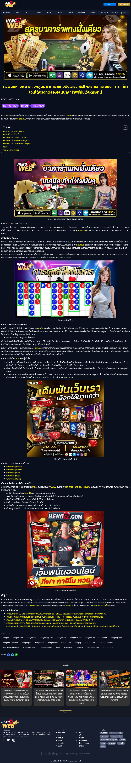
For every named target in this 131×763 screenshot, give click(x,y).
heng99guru (26, 642)
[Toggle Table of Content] (124, 127)
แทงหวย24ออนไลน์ (82, 486)
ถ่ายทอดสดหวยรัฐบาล (109, 739)
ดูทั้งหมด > (65, 712)
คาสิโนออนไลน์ (90, 642)
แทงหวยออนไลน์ (108, 647)
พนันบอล (81, 12)
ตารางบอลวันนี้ (116, 736)
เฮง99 (122, 739)
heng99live (39, 642)
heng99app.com (46, 637)
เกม (33, 486)
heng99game (116, 637)
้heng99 (6, 637)
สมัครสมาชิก (124, 4)
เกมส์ (60, 12)
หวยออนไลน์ (68, 647)
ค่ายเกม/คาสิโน (113, 13)
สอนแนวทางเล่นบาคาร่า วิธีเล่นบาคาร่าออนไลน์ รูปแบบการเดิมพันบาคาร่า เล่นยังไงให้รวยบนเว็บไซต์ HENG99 (49, 619)
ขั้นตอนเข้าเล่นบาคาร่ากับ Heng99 (17, 143)
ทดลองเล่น (20, 118)
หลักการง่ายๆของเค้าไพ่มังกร (16, 137)
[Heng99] (52, 4)
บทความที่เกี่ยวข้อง (11, 149)
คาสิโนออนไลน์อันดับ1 (106, 642)
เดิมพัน (37, 347)
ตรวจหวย (104, 736)
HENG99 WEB (7, 99)
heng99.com (18, 637)
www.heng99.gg (13, 475)
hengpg (78, 642)
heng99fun (103, 637)
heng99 (27, 492)
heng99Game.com (10, 642)
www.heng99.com (14, 469)
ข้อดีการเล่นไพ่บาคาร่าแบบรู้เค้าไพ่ (17, 140)
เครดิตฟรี (69, 605)
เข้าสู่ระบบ (110, 4)
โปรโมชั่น (71, 12)
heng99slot (53, 642)
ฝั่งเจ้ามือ (80, 244)
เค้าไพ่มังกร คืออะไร (12, 134)
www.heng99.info (14, 466)
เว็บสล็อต (69, 486)
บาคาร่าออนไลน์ (46, 647)
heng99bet (61, 637)
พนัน (5, 115)
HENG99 (6, 12)
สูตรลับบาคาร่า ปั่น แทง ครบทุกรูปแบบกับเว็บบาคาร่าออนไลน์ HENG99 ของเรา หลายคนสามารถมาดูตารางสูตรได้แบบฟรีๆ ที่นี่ (56, 613)
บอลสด (92, 12)
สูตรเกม (124, 12)
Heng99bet (34, 605)
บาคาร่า (49, 12)
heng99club (90, 637)
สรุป (6, 146)
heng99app (31, 637)
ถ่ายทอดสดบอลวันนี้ (99, 605)
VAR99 (53, 486)
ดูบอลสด (24, 105)
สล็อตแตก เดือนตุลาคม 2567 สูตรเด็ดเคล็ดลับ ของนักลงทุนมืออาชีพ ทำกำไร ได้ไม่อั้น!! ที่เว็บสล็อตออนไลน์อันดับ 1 (51, 622)
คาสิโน (28, 12)
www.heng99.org (13, 478)
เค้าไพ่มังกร (81, 230)
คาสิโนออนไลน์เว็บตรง (11, 647)
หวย (17, 12)
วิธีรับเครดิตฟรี (38, 105)
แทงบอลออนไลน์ (93, 647)
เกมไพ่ (41, 328)
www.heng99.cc (13, 472)
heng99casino (75, 637)
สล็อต (39, 12)
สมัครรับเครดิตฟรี (10, 105)
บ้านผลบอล (102, 12)
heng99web (66, 642)
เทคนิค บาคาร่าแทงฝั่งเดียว (14, 131)
